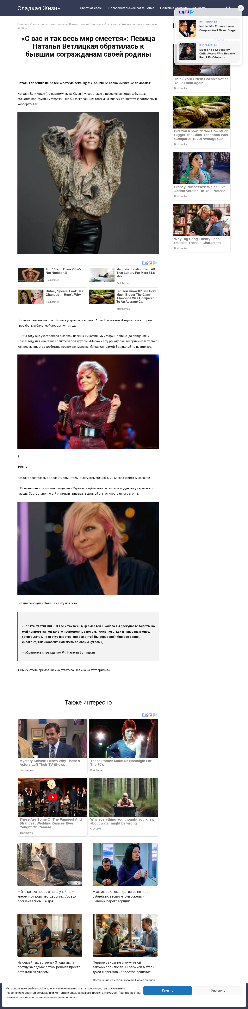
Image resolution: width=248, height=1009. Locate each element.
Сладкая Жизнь (38, 8)
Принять (167, 990)
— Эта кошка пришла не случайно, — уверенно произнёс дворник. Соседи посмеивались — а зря (47, 896)
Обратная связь (91, 8)
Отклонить (218, 990)
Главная (22, 24)
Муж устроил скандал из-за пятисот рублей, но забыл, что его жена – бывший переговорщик (121, 896)
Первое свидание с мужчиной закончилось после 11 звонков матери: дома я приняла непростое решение (124, 967)
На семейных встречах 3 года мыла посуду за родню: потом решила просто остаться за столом (48, 967)
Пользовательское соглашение (131, 8)
